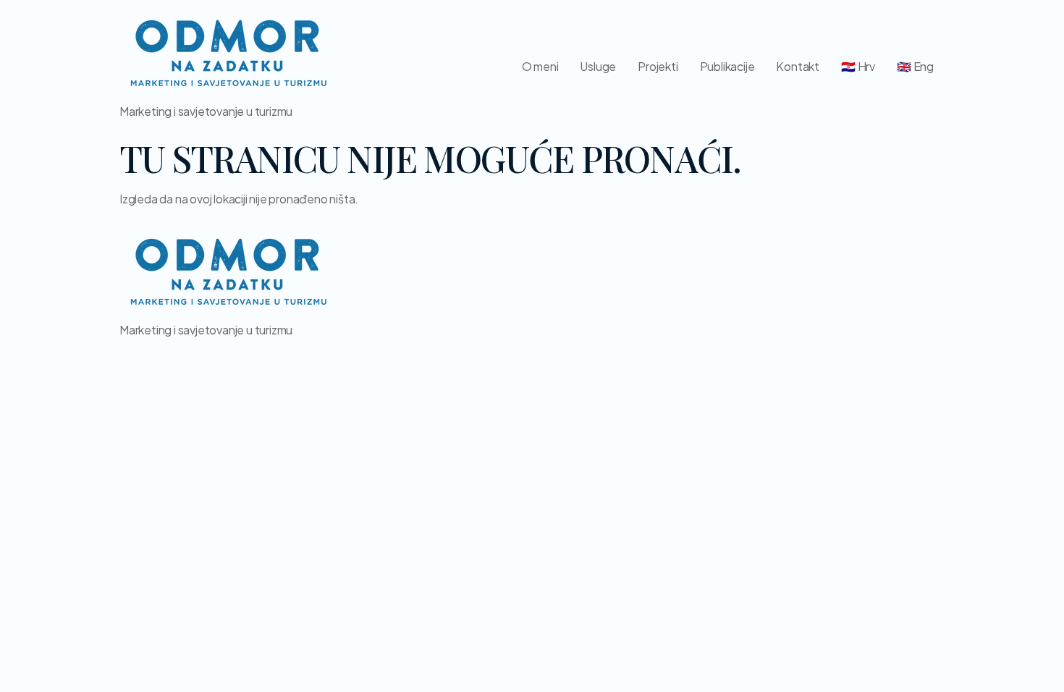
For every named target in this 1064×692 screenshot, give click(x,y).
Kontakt (797, 66)
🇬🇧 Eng (915, 66)
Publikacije (727, 66)
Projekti (657, 66)
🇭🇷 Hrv (858, 66)
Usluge (598, 66)
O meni (540, 66)
